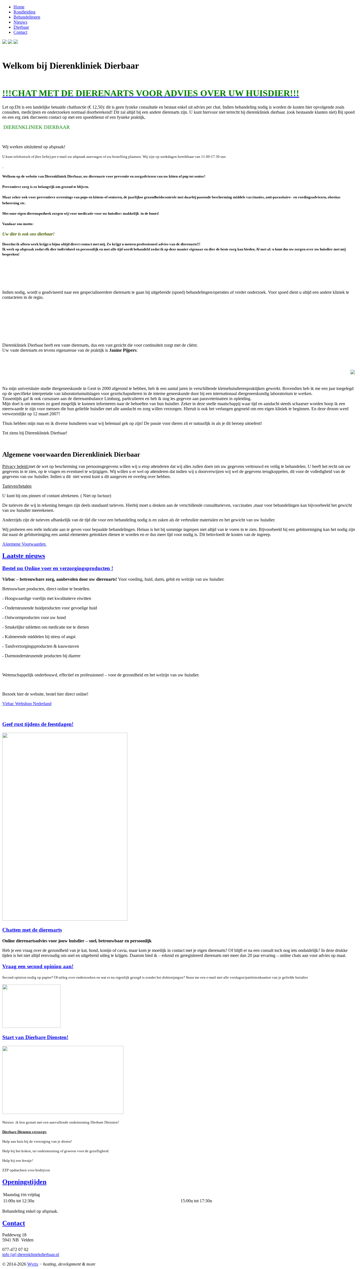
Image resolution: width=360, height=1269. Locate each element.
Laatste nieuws (23, 555)
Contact (20, 32)
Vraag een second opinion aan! (37, 966)
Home (19, 7)
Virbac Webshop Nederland (26, 703)
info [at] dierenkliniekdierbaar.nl (30, 1254)
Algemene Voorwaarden (24, 544)
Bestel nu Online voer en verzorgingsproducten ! (57, 568)
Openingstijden (24, 1181)
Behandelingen (27, 17)
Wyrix (32, 1264)
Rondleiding (24, 12)
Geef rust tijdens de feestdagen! (37, 724)
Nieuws (20, 22)
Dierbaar (21, 27)
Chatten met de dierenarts (32, 930)
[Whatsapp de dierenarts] (2, 165)
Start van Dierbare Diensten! (35, 1037)
